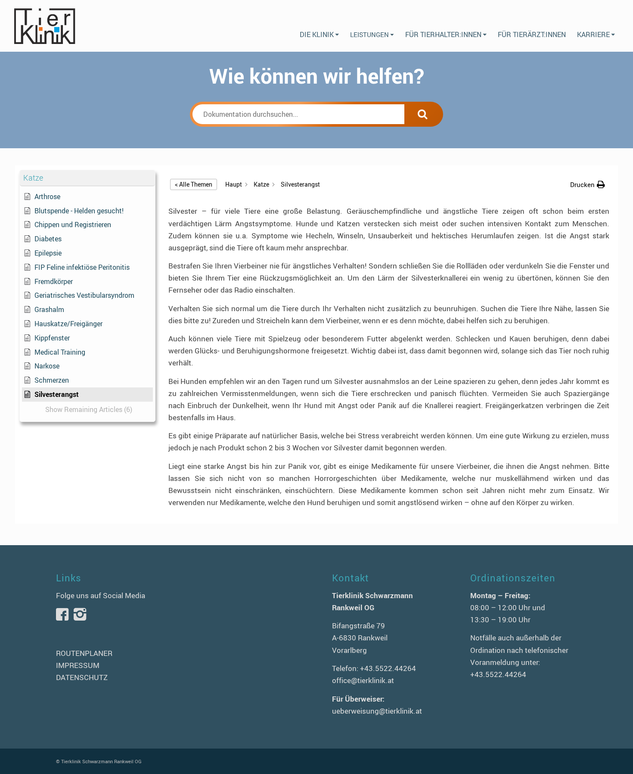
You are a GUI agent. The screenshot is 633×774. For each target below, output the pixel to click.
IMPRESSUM (77, 665)
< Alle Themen (193, 184)
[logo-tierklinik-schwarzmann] (44, 26)
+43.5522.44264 (388, 668)
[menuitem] (319, 26)
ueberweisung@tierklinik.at (377, 711)
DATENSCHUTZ (82, 677)
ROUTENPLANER (84, 653)
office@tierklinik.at (363, 680)
